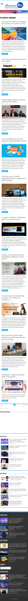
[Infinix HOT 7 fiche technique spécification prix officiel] (4, 485)
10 (23, 406)
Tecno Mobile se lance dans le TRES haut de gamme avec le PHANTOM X (18, 552)
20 (1, 408)
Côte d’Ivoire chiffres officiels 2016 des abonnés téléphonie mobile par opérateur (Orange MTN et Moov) (18, 545)
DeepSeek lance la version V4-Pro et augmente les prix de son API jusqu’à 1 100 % (17, 453)
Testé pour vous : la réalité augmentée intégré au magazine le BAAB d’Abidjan (14, 178)
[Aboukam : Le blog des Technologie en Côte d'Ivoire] (14, 5)
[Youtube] (16, 599)
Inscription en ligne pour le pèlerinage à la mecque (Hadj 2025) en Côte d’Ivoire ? (17, 591)
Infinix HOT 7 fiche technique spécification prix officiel (16, 583)
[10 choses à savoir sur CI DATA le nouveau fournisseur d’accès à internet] (4, 497)
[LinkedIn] (15, 599)
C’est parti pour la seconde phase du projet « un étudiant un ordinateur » (13, 298)
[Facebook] (12, 599)
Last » (7, 408)
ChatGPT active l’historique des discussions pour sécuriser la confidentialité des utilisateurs (15, 502)
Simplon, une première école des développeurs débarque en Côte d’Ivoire (13, 257)
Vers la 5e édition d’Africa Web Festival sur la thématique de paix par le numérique (13, 337)
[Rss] (11, 599)
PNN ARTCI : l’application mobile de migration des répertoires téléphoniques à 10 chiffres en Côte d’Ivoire (18, 478)
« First (2, 404)
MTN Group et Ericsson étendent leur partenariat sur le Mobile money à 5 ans (17, 559)
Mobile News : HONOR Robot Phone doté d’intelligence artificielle (16, 528)
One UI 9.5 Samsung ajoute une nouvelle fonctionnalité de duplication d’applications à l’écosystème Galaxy (17, 441)
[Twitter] (13, 599)
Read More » (5, 53)
